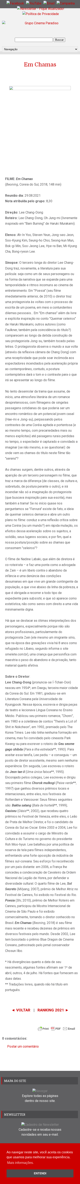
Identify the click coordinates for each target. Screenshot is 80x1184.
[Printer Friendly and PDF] (56, 1029)
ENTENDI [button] (40, 1173)
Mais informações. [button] (20, 1162)
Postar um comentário (23, 1046)
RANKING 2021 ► (53, 1010)
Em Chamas (40, 65)
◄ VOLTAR (21, 1010)
